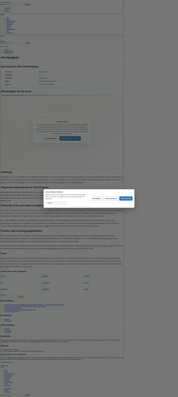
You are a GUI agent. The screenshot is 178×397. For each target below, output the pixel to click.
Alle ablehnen (96, 198)
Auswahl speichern (111, 198)
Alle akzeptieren (126, 198)
